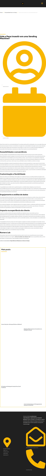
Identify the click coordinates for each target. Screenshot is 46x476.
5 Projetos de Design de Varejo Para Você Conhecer (11, 387)
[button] (23, 4)
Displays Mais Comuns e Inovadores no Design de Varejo (33, 329)
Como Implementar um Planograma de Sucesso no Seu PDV (33, 405)
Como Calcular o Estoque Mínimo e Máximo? (11, 324)
